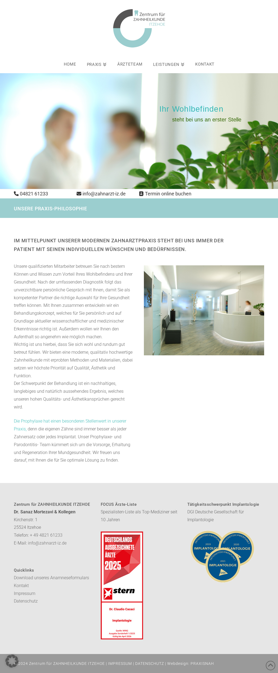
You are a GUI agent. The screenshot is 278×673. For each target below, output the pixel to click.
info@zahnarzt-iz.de (104, 194)
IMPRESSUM (120, 663)
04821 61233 (34, 194)
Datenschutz (26, 601)
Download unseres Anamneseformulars (51, 577)
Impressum (24, 593)
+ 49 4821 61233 (46, 535)
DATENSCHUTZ (149, 663)
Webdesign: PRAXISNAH (190, 663)
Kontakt (21, 585)
